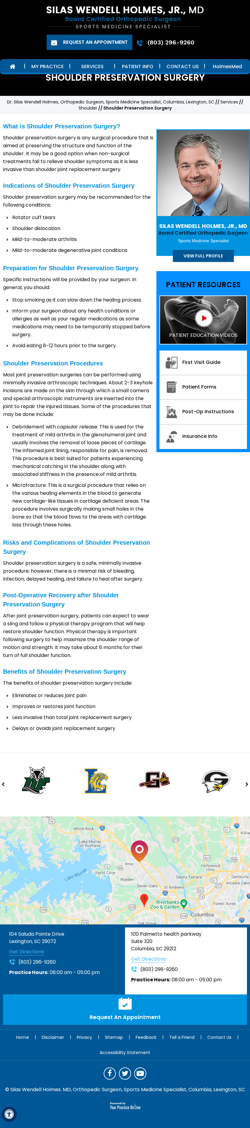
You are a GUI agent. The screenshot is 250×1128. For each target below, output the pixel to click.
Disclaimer (53, 1037)
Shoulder (88, 108)
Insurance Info (199, 436)
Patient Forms (199, 386)
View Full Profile (203, 256)
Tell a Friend (182, 1037)
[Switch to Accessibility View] (9, 1114)
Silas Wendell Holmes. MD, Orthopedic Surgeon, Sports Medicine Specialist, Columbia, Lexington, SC (127, 1089)
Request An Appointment (95, 42)
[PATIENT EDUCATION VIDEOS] (203, 319)
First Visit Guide (201, 362)
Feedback (146, 1037)
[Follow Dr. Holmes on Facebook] (109, 1073)
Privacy (84, 1037)
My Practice (47, 66)
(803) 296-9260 (171, 42)
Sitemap (114, 1037)
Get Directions (26, 951)
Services (92, 66)
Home (12, 66)
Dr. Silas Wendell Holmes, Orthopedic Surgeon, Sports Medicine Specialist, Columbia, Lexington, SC (110, 102)
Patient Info (137, 66)
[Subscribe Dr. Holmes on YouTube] (140, 1073)
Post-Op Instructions (208, 411)
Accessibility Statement (125, 1052)
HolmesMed (227, 66)
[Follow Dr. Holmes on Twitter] (125, 1073)
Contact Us (182, 66)
